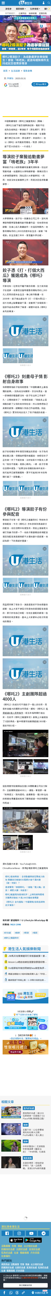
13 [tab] (22, 22)
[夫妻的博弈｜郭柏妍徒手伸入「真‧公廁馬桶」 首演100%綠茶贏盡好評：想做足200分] (11, 1167)
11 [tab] (30, 19)
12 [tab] (32, 19)
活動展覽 (5, 1245)
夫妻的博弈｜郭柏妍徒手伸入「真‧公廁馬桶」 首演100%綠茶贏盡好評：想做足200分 (34, 1167)
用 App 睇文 (41, 84)
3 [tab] (25, 16)
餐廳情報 (24, 1252)
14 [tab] (25, 22)
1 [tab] (19, 16)
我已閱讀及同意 (25, 1285)
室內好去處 (29, 1108)
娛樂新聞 (33, 13)
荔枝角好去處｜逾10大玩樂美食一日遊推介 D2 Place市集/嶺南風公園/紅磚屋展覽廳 (34, 1117)
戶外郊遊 (34, 1252)
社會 (16, 1252)
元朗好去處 (21, 1249)
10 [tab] (27, 19)
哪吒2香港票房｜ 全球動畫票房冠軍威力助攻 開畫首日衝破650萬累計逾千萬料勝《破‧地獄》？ (25, 879)
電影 (36, 932)
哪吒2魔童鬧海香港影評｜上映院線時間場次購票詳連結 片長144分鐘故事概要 (24, 896)
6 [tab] (32, 16)
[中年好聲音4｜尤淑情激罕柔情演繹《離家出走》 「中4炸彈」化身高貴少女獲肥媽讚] (11, 1150)
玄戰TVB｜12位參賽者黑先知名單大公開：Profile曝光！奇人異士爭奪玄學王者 (33, 1133)
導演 (27, 932)
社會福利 (5, 1255)
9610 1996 (15, 924)
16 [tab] (30, 22)
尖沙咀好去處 (30, 1245)
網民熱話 (5, 1264)
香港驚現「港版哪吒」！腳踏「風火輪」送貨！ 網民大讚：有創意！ (25, 888)
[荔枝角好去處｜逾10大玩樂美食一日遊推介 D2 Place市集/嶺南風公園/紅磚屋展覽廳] (11, 1117)
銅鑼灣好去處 (8, 1249)
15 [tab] (27, 22)
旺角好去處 (6, 1252)
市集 (14, 1245)
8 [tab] (22, 19)
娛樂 (18, 932)
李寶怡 (10, 78)
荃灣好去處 (34, 1249)
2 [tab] (22, 16)
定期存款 (43, 13)
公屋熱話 (22, 13)
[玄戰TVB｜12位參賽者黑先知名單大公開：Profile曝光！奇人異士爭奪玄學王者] (11, 1134)
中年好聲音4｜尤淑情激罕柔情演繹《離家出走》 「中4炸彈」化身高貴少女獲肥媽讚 (34, 1150)
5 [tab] (30, 16)
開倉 (20, 1245)
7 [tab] (19, 19)
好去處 (8, 932)
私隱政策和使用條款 (30, 1277)
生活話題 (15, 70)
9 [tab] (25, 19)
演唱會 (8, 8)
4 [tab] (27, 16)
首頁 (5, 70)
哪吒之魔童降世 (12, 937)
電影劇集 (27, 70)
